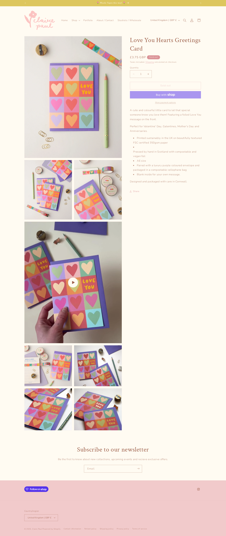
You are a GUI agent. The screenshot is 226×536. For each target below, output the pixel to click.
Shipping (149, 62)
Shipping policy (107, 529)
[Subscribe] (138, 468)
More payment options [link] (165, 102)
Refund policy (90, 529)
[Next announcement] (200, 3)
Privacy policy (123, 529)
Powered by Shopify (51, 529)
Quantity (134, 67)
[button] (75, 20)
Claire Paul (37, 529)
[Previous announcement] (25, 3)
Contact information (72, 529)
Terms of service (139, 529)
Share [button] (136, 191)
